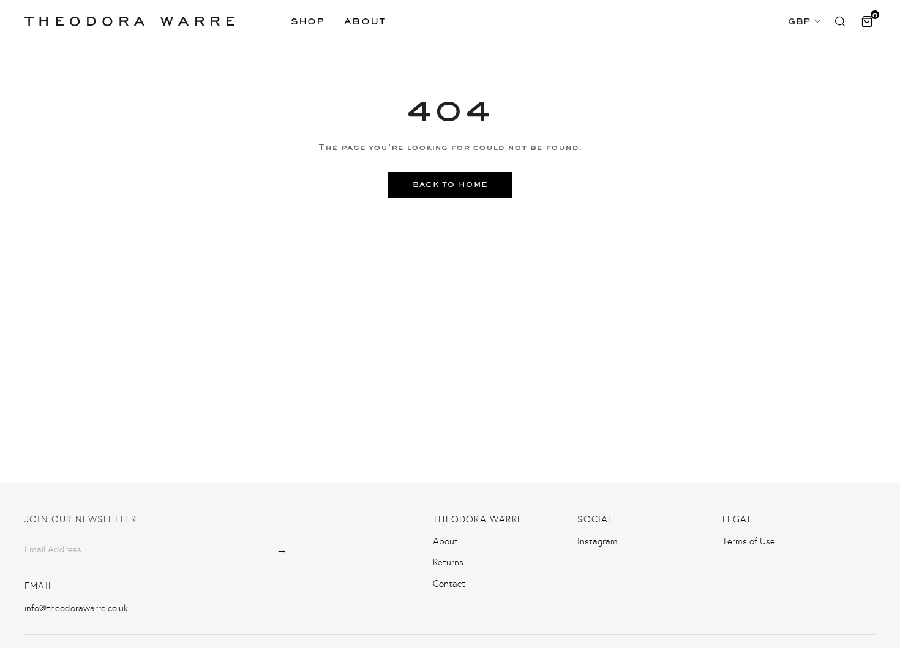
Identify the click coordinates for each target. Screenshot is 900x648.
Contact (449, 583)
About (365, 21)
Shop (307, 21)
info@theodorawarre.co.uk (76, 608)
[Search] (840, 21)
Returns (448, 562)
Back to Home (450, 184)
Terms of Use (748, 541)
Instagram (597, 541)
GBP (799, 21)
